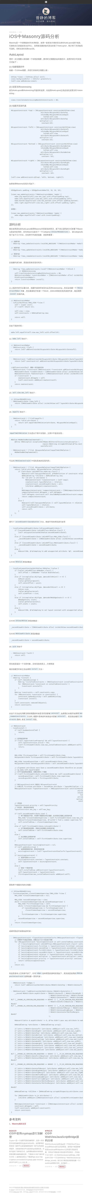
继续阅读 (26, 1165)
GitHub (30, 1189)
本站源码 (53, 1192)
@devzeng (16, 1192)
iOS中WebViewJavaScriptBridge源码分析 (62, 1137)
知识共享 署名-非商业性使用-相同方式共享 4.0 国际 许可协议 (32, 1187)
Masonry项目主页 (19, 1124)
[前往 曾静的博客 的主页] (46, 15)
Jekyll (12, 1189)
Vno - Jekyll (29, 1192)
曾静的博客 (46, 18)
